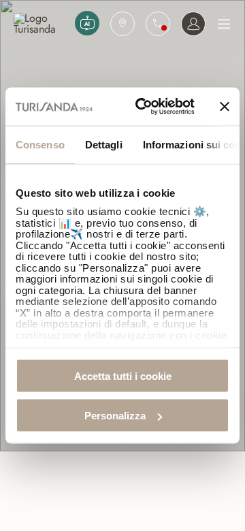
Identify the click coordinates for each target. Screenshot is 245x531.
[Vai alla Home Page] (41, 24)
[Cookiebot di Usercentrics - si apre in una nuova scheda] (144, 107)
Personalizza (115, 415)
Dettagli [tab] (103, 144)
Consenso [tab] (40, 144)
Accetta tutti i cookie (123, 375)
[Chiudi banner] (224, 106)
